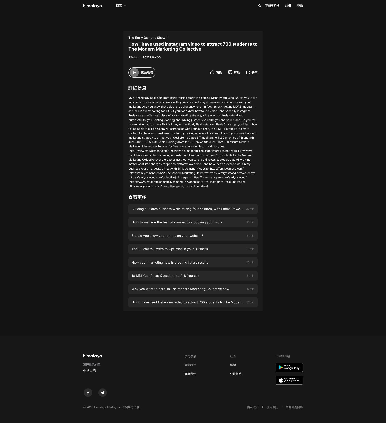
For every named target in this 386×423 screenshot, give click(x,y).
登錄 (300, 5)
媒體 (233, 365)
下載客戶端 (272, 5)
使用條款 (272, 407)
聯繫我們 (190, 373)
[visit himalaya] (92, 6)
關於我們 (190, 365)
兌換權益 (235, 373)
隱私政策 (253, 407)
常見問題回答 (294, 407)
